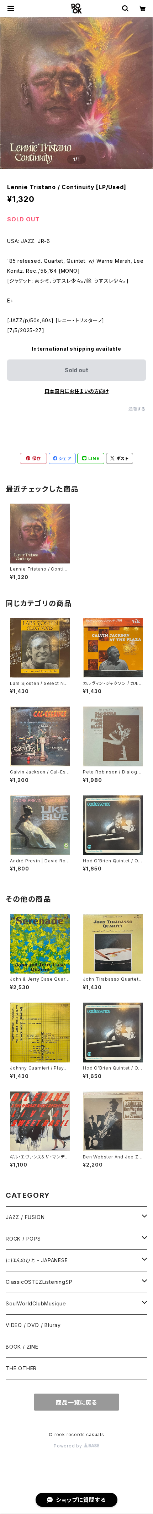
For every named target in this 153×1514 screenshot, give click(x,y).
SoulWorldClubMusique (36, 1303)
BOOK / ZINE (22, 1347)
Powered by (69, 1445)
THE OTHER (21, 1368)
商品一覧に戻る (76, 1402)
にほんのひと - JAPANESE (37, 1260)
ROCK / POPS (23, 1239)
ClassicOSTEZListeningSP (39, 1282)
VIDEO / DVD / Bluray (33, 1325)
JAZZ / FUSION (25, 1217)
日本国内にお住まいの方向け (76, 391)
